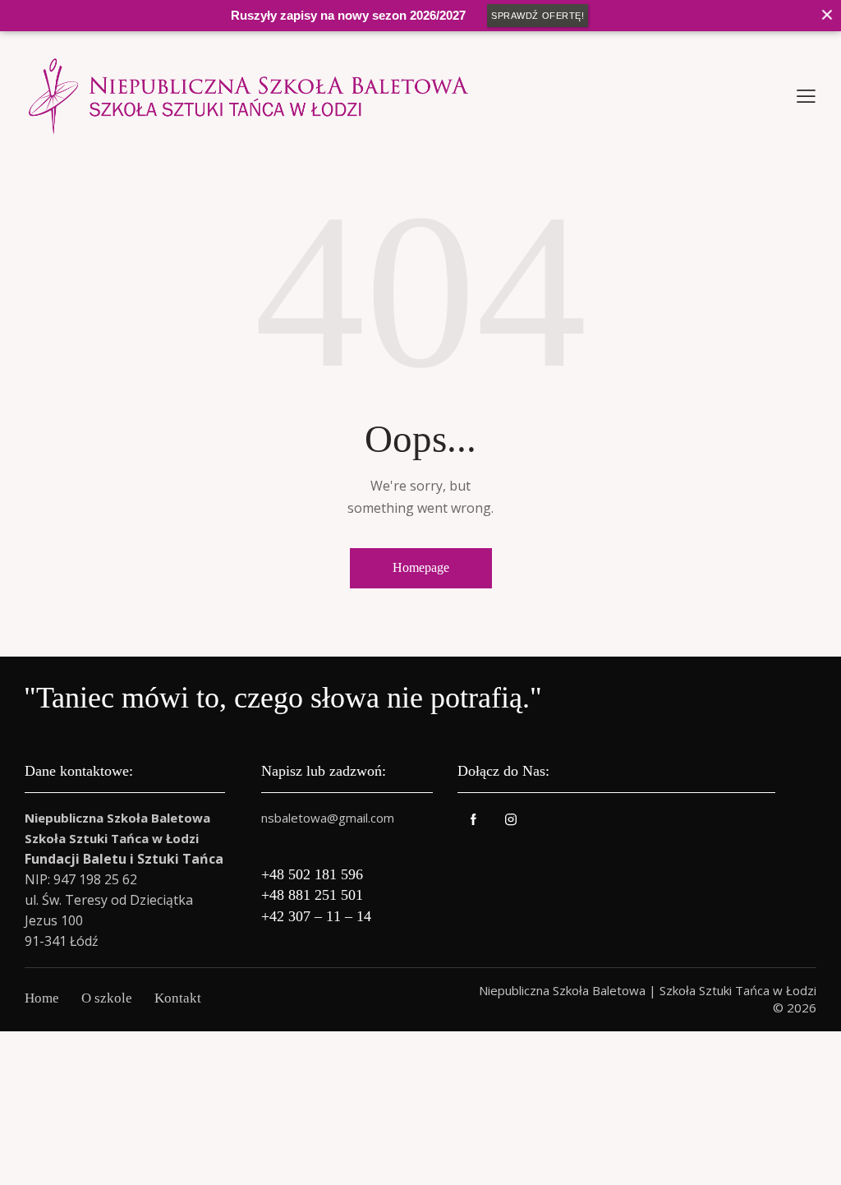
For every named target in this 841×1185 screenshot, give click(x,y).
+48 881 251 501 (312, 895)
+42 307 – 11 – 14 (316, 916)
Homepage (421, 567)
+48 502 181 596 (312, 874)
